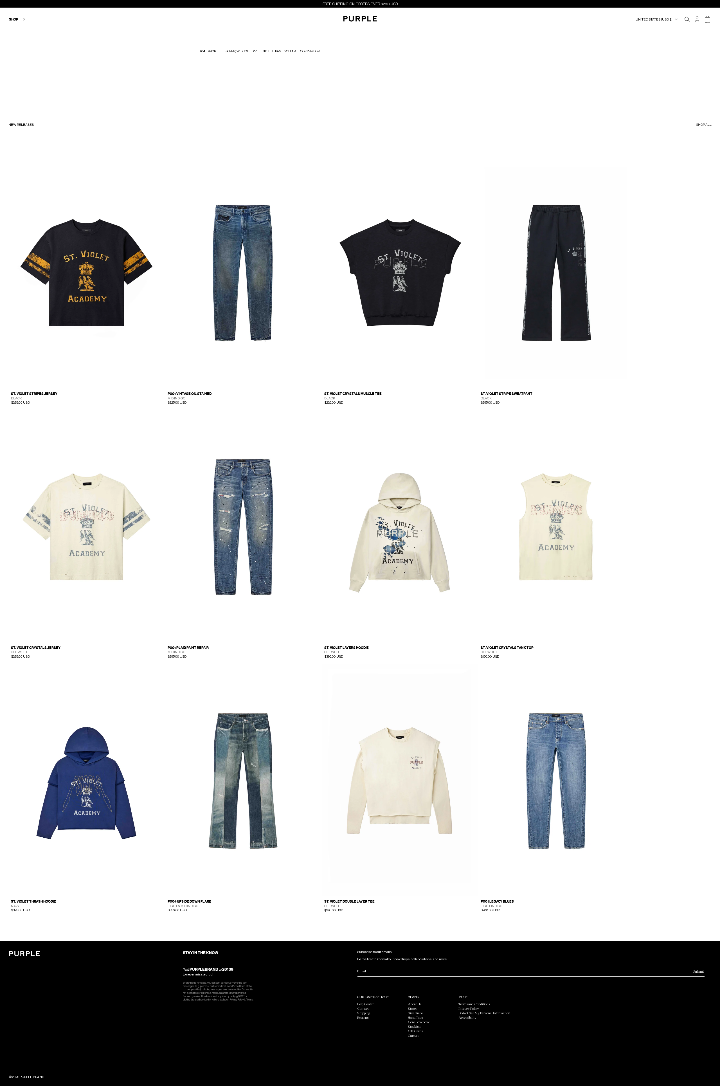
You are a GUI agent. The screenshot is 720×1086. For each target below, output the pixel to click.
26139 (227, 969)
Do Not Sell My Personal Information (484, 1013)
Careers (413, 1035)
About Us (414, 1004)
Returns (362, 1017)
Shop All (704, 125)
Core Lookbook (419, 1022)
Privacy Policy (237, 999)
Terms (249, 999)
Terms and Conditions (474, 1004)
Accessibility (467, 1017)
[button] (658, 19)
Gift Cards (415, 1031)
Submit (698, 971)
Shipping (363, 1013)
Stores (412, 1008)
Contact (363, 1008)
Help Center (365, 1004)
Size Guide (415, 1013)
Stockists (414, 1026)
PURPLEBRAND (204, 969)
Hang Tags (415, 1017)
